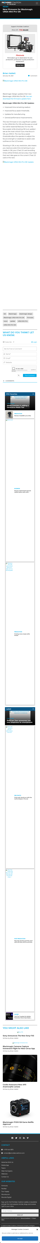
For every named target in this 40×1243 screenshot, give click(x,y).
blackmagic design (25, 314)
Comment (33, 76)
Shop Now (20, 65)
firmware (30, 317)
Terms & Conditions (25, 1218)
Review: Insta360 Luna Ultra (22, 415)
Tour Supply (5, 1191)
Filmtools (4, 1186)
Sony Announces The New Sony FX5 (18, 1036)
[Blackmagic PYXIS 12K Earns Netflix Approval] (20, 1106)
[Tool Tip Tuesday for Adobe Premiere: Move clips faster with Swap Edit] (9, 1016)
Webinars (4, 1174)
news (5, 321)
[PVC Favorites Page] (33, 394)
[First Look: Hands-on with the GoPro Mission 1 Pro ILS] (9, 797)
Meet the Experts (6, 1171)
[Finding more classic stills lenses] (9, 633)
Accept (20, 1238)
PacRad (3, 1189)
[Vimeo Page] (27, 1138)
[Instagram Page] (20, 1138)
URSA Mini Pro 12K (10, 325)
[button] (37, 1229)
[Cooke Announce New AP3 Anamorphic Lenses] (20, 1068)
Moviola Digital (6, 1197)
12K (5, 314)
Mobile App (5, 1165)
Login (35, 342)
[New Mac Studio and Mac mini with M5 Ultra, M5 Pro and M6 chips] (9, 940)
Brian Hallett (9, 73)
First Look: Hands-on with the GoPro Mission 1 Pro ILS (23, 798)
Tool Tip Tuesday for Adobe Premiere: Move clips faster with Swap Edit (22, 1018)
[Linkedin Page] (24, 1138)
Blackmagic (13, 314)
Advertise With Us (7, 1162)
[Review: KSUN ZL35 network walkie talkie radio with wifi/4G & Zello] (9, 490)
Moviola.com (5, 1194)
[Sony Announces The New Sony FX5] (20, 1032)
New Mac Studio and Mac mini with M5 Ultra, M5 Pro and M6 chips (23, 942)
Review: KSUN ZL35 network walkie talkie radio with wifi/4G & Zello (22, 492)
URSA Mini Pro (23, 321)
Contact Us (5, 1177)
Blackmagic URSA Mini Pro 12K (14, 317)
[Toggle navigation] (37, 3)
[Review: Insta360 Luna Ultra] (9, 414)
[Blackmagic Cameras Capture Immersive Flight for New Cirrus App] (20, 1042)
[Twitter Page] (16, 1138)
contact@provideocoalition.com (14, 1153)
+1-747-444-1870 (8, 1150)
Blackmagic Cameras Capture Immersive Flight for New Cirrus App (19, 1047)
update (12, 321)
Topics (3, 1168)
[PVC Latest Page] (33, 709)
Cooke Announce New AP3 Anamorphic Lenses (14, 1086)
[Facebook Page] (12, 1138)
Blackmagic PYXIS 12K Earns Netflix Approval (18, 1123)
